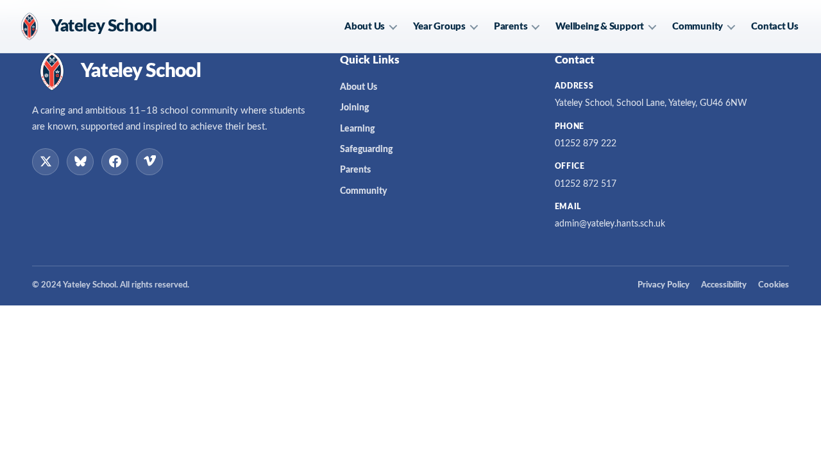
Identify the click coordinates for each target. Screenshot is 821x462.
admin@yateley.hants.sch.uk (610, 223)
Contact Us (775, 26)
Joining (354, 107)
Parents (510, 26)
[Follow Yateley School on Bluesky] (80, 161)
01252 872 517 (585, 184)
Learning (357, 128)
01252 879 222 (585, 143)
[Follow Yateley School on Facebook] (114, 161)
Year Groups (439, 26)
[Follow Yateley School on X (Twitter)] (45, 161)
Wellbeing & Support (599, 26)
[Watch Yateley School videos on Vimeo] (149, 161)
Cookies (773, 285)
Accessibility (724, 285)
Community (697, 26)
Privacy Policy (664, 285)
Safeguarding (366, 149)
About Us (364, 26)
